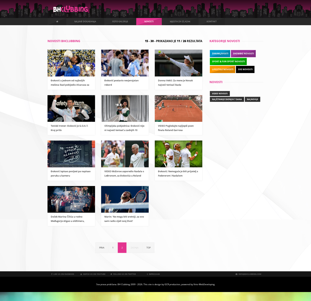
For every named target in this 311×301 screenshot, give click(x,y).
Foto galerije (120, 21)
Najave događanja (85, 21)
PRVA (101, 247)
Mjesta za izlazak (180, 21)
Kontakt (212, 21)
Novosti (149, 21)
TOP (149, 247)
